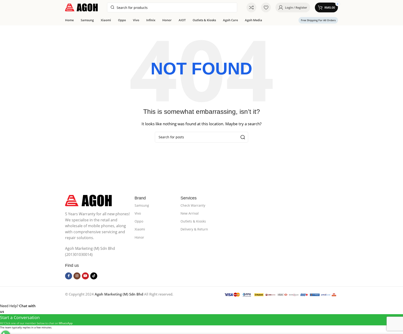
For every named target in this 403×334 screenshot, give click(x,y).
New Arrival (190, 213)
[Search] (242, 137)
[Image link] (88, 200)
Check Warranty (193, 205)
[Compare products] (251, 7)
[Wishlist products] (266, 7)
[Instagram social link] (76, 275)
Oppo (139, 221)
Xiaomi (140, 229)
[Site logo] (81, 7)
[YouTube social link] (85, 275)
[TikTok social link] (93, 275)
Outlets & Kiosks (193, 221)
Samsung (142, 205)
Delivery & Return (194, 229)
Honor (139, 237)
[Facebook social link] (68, 275)
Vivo (138, 213)
